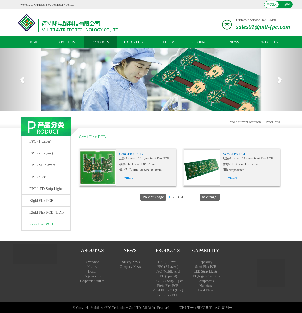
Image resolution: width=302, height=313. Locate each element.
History (92, 267)
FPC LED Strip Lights (46, 189)
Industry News (130, 262)
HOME (33, 42)
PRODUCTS (100, 42)
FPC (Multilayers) (42, 165)
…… (193, 197)
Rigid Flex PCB (41, 200)
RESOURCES (200, 42)
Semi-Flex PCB (41, 224)
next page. (209, 197)
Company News (130, 267)
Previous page (153, 197)
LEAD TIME (167, 42)
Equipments (206, 281)
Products (272, 122)
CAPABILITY (134, 42)
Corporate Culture (92, 281)
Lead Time (205, 290)
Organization (92, 276)
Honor (92, 271)
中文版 (272, 4)
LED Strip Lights (205, 271)
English (286, 4)
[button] (22, 79)
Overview (92, 262)
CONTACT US (268, 42)
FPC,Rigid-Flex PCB (205, 276)
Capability (205, 262)
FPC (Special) (39, 177)
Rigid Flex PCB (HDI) (46, 212)
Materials (205, 285)
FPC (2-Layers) (41, 153)
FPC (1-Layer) (40, 141)
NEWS (234, 42)
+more (128, 177)
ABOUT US (67, 42)
